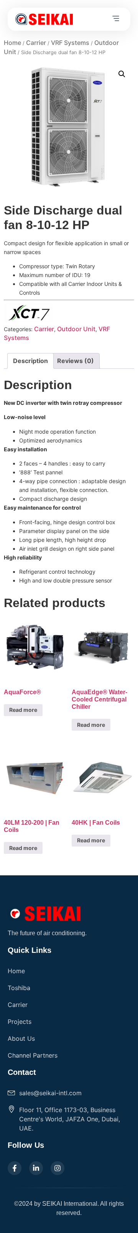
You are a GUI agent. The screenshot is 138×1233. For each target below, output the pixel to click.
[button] (116, 19)
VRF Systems (70, 42)
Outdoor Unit (76, 329)
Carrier (36, 42)
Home (12, 42)
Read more (23, 709)
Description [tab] (30, 361)
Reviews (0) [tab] (75, 361)
